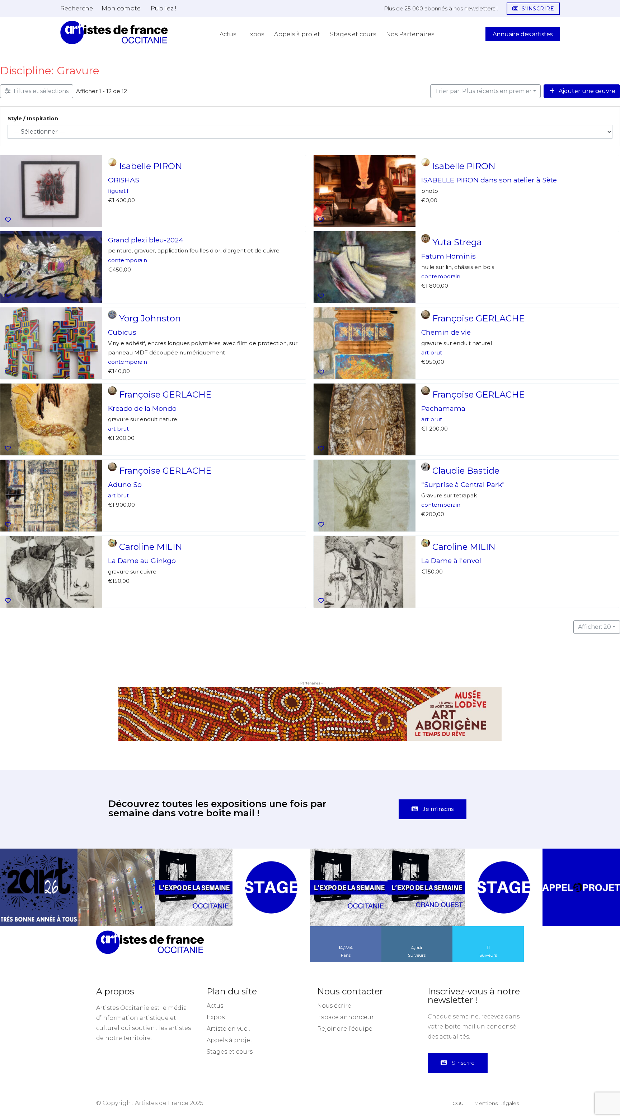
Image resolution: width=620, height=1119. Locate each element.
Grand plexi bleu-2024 (145, 240)
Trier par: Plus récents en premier (483, 91)
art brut (431, 352)
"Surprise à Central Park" (463, 484)
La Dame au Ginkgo (142, 560)
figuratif (118, 190)
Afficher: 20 (594, 626)
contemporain (127, 259)
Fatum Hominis (448, 256)
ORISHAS (123, 180)
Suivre (417, 922)
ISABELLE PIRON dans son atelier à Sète (489, 180)
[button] (76, 8)
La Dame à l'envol (451, 560)
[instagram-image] (39, 881)
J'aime (346, 922)
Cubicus (122, 332)
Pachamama (443, 408)
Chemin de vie (446, 332)
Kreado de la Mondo (142, 408)
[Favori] (7, 220)
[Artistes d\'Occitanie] (114, 32)
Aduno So (125, 484)
